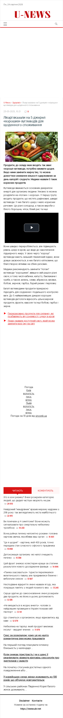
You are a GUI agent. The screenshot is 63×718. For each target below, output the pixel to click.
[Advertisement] (31, 60)
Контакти (37, 700)
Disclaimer (24, 700)
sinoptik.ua (41, 415)
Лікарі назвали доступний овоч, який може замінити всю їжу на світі (31, 322)
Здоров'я (16, 102)
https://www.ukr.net (30, 708)
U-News (7, 102)
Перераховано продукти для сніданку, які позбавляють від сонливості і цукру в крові (31, 315)
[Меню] (5, 24)
